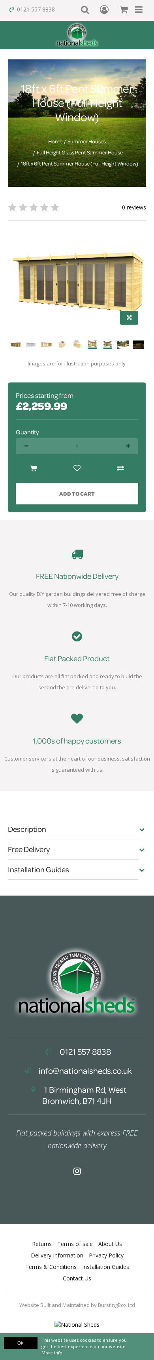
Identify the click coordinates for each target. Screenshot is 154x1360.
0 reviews (134, 207)
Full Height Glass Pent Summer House (80, 152)
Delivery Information (57, 1255)
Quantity (27, 432)
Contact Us (77, 1278)
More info (51, 1353)
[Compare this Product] (120, 468)
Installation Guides (105, 1267)
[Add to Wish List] (77, 468)
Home (55, 141)
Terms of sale (75, 1244)
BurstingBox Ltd (116, 1305)
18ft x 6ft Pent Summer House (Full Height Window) (79, 163)
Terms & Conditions (51, 1267)
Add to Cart (77, 493)
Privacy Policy (106, 1255)
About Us (110, 1244)
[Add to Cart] (33, 468)
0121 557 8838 (36, 9)
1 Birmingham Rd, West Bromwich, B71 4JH (84, 1095)
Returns (42, 1244)
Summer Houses (87, 141)
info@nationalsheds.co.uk (85, 1071)
